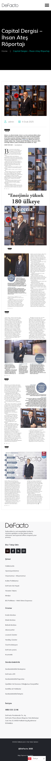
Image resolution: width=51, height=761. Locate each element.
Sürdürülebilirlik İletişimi (14, 694)
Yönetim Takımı (11, 591)
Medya (7, 596)
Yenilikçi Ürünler (11, 640)
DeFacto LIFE (10, 674)
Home (4, 51)
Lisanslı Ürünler (11, 635)
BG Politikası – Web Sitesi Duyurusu (18, 601)
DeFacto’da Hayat (12, 586)
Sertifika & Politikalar (13, 689)
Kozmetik (8, 655)
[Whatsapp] (7, 551)
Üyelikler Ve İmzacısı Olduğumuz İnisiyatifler (22, 684)
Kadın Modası (10, 615)
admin (11, 122)
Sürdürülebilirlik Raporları (14, 679)
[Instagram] (23, 551)
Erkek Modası (10, 620)
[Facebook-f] (13, 551)
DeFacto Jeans (11, 650)
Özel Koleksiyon (11, 645)
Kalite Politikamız (11, 581)
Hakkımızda (9, 566)
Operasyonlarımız (12, 571)
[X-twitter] (18, 551)
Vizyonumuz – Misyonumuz (15, 576)
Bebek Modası (10, 625)
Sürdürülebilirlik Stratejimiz (15, 669)
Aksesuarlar (10, 630)
